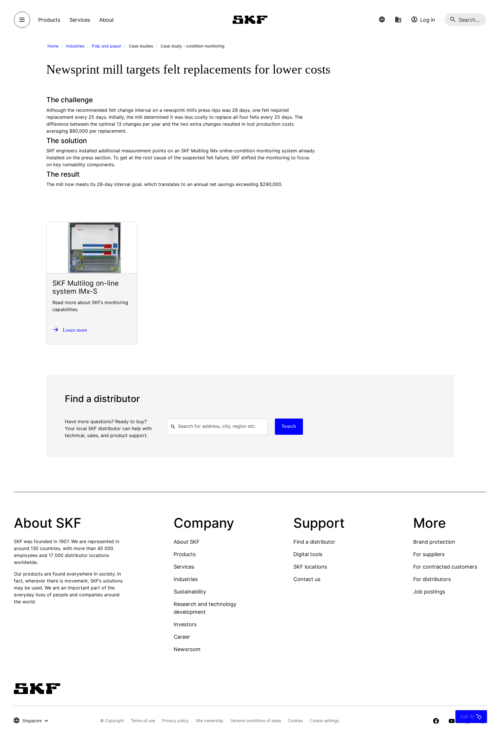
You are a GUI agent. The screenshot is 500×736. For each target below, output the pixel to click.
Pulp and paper (106, 45)
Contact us (306, 579)
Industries (75, 45)
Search (289, 426)
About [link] (106, 20)
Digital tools (307, 554)
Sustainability (190, 592)
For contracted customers (445, 567)
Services (184, 567)
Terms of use (143, 720)
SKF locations (310, 567)
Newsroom (187, 649)
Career (182, 637)
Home (52, 45)
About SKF (187, 542)
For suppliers (428, 554)
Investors (185, 624)
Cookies (295, 720)
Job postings (429, 592)
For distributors (432, 579)
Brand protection (434, 542)
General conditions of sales (255, 720)
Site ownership (209, 720)
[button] (381, 19)
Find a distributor (314, 542)
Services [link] (79, 20)
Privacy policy (175, 720)
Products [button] (49, 20)
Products (185, 554)
